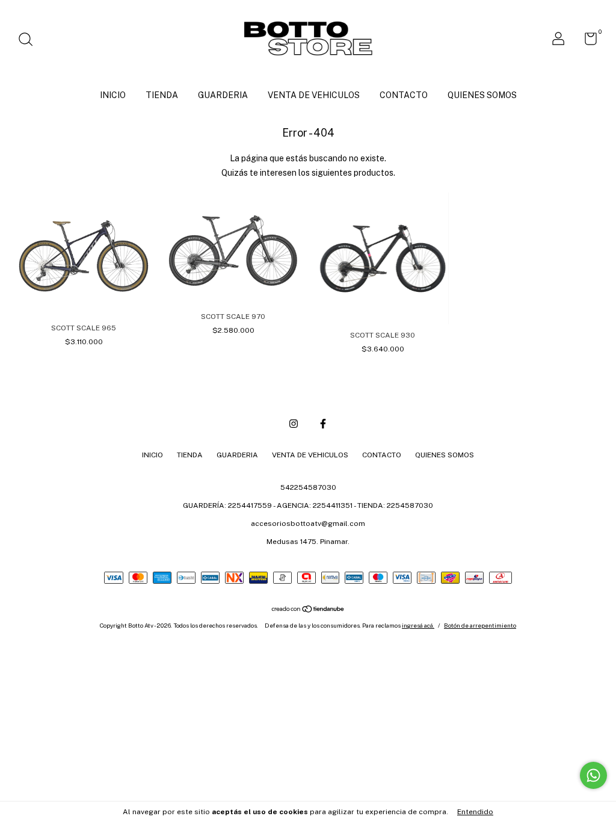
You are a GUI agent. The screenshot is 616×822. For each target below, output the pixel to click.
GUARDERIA (223, 95)
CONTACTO (404, 95)
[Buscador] (30, 41)
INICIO (113, 95)
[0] (586, 41)
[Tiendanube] (308, 610)
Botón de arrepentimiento (480, 625)
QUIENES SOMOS (482, 95)
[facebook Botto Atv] (323, 423)
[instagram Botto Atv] (293, 423)
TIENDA (162, 95)
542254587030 (308, 487)
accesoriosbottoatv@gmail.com (308, 523)
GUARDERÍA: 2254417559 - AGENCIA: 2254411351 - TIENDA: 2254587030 (308, 505)
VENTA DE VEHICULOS (314, 95)
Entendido (475, 812)
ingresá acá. (418, 625)
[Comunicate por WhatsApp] (593, 775)
